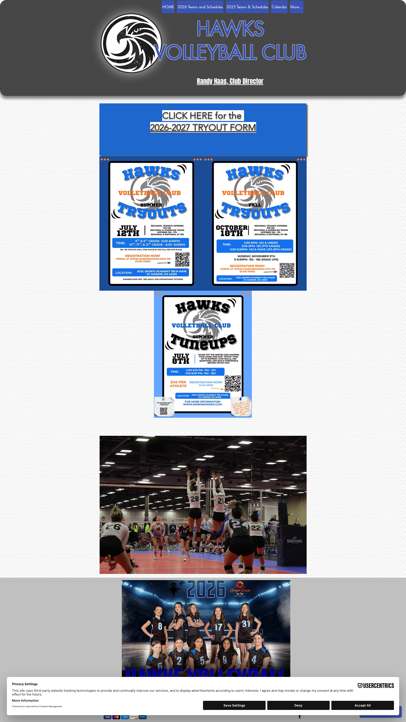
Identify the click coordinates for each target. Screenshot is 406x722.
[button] (206, 634)
